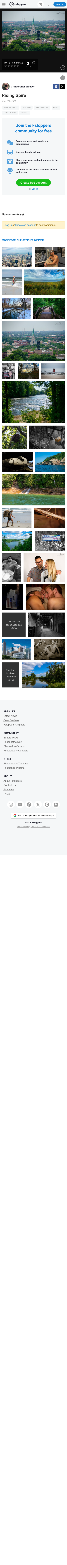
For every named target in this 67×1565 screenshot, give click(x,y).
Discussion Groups (13, 746)
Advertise (8, 789)
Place (55, 107)
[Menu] (4, 4)
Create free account (33, 182)
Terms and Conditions (40, 826)
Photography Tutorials (15, 763)
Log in (35, 188)
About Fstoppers (12, 780)
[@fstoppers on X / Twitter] (38, 804)
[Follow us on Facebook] (29, 804)
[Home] (17, 4)
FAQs (6, 793)
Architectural (10, 107)
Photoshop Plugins (13, 768)
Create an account (25, 225)
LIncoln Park (10, 112)
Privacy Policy (23, 826)
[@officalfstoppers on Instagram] (11, 804)
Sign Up (59, 4)
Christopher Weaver (23, 86)
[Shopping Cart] (40, 4)
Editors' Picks (10, 737)
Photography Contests (15, 750)
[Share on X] (62, 86)
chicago (24, 112)
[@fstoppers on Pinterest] (47, 804)
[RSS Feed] (56, 804)
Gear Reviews (11, 720)
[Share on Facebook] (56, 86)
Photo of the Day (12, 742)
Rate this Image (13, 62)
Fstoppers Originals (14, 724)
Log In (48, 4)
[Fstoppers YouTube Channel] (20, 804)
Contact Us (9, 785)
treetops (26, 107)
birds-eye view (42, 107)
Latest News (10, 716)
